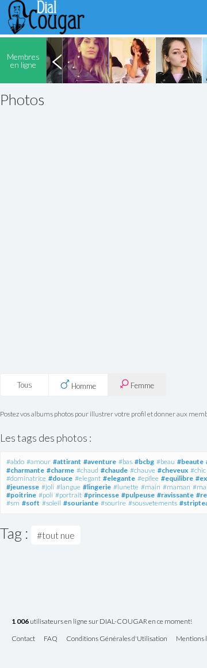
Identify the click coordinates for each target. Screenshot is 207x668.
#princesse (101, 495)
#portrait (68, 495)
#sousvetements (152, 503)
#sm (13, 503)
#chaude (114, 470)
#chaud (87, 470)
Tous (24, 384)
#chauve (142, 470)
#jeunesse (22, 486)
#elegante (119, 478)
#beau (165, 461)
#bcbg (144, 461)
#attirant (67, 461)
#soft (31, 503)
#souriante (80, 503)
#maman (176, 486)
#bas (125, 461)
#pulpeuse (138, 495)
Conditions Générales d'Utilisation (116, 639)
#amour (38, 461)
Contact (23, 639)
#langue (68, 486)
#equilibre (177, 478)
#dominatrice (26, 478)
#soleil (51, 503)
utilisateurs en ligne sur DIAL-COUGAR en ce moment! (102, 621)
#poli (46, 495)
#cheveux (173, 470)
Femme (141, 385)
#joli (47, 486)
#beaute (190, 461)
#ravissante (175, 495)
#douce (60, 478)
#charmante (25, 470)
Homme (83, 386)
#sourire (113, 503)
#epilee (148, 478)
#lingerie (97, 486)
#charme (60, 470)
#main (150, 486)
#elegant (88, 478)
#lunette (126, 486)
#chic (198, 470)
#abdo (15, 461)
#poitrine (21, 495)
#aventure (99, 461)
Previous (57, 60)
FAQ (50, 639)
